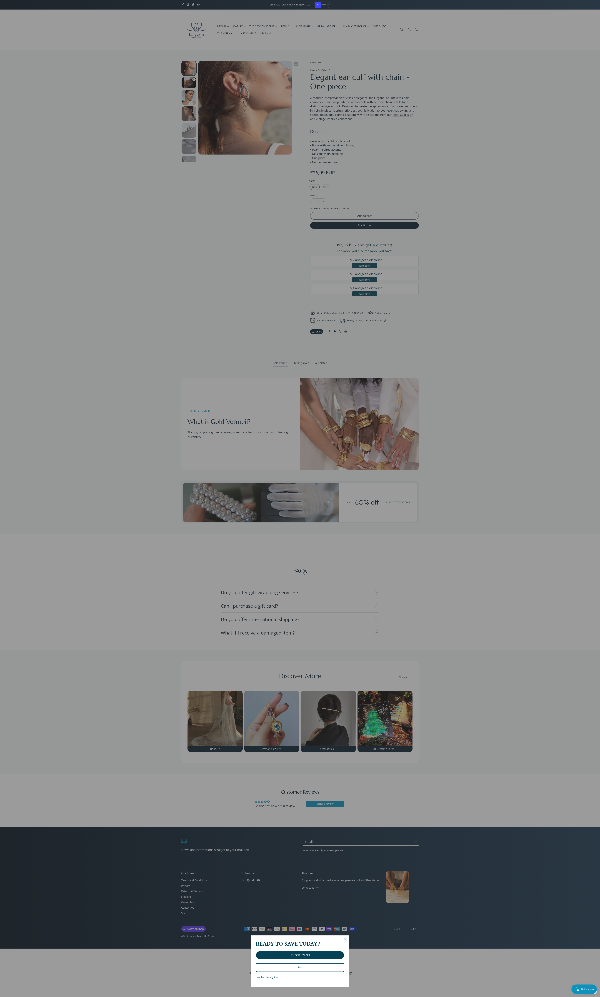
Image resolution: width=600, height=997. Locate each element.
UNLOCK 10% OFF (300, 955)
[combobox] (318, 5)
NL (318, 4)
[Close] (345, 939)
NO (300, 967)
